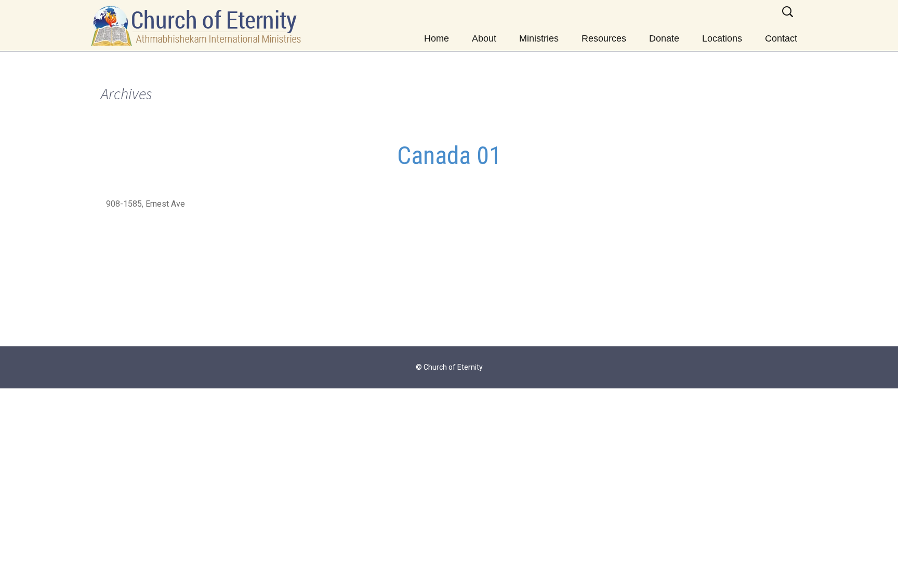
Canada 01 (449, 155)
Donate (664, 38)
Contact (781, 38)
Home (436, 38)
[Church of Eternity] (196, 25)
